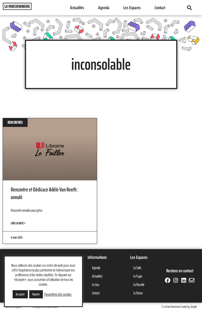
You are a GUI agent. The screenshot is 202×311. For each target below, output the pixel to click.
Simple (193, 306)
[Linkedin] (183, 280)
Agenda (103, 7)
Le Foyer (137, 276)
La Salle (137, 268)
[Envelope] (191, 280)
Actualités (77, 7)
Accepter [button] (20, 294)
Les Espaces (132, 7)
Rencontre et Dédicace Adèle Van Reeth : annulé (44, 193)
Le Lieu (95, 285)
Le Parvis (138, 293)
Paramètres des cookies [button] (58, 294)
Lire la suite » (18, 223)
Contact (160, 7)
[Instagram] (175, 280)
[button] (189, 7)
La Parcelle (138, 285)
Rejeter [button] (36, 294)
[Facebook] (167, 280)
